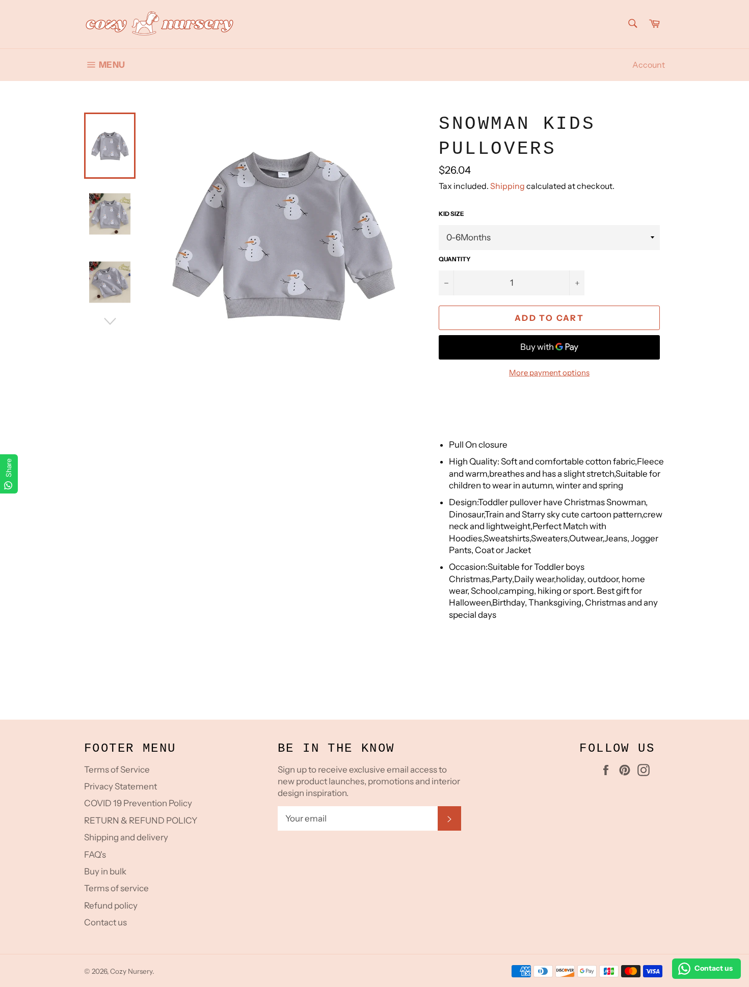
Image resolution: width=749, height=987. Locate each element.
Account (648, 65)
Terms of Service (117, 769)
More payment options (549, 372)
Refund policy (111, 905)
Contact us (105, 922)
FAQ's (95, 854)
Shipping (507, 186)
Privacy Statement (120, 786)
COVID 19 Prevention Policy (138, 803)
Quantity (455, 259)
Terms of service (116, 888)
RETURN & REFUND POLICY (140, 820)
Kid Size (451, 213)
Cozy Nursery (131, 971)
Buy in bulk (105, 871)
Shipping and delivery (126, 837)
